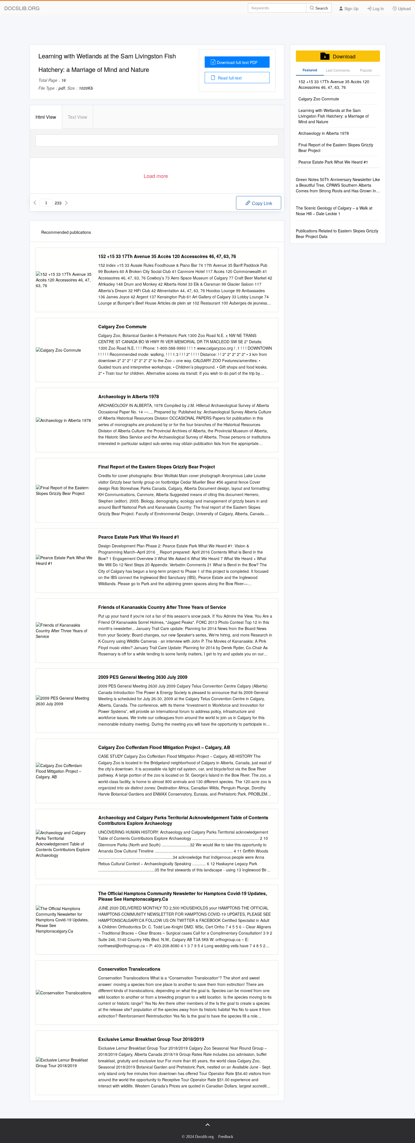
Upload (404, 8)
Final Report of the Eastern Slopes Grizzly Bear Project (156, 467)
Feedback (225, 1137)
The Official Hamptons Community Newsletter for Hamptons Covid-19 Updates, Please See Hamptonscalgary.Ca (182, 896)
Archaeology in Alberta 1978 (128, 396)
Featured (310, 69)
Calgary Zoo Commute (122, 326)
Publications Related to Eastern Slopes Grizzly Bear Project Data (337, 233)
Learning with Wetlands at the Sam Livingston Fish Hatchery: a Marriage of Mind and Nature (333, 115)
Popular (366, 70)
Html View (46, 117)
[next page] (66, 203)
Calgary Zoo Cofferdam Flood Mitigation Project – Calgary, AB (164, 747)
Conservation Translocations (129, 969)
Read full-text (229, 78)
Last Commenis (338, 70)
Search (321, 8)
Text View (77, 117)
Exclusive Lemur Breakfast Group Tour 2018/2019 (151, 1039)
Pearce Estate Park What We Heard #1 (138, 537)
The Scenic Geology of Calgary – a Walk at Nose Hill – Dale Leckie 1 (334, 210)
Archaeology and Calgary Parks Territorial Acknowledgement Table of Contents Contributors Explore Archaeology (183, 820)
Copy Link (261, 203)
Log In (378, 8)
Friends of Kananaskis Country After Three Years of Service (162, 607)
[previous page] (34, 203)
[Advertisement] (207, 32)
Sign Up (351, 8)
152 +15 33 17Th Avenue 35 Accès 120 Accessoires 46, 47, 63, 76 (167, 256)
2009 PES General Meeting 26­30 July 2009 (142, 677)
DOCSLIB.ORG (22, 8)
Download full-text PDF (237, 62)
